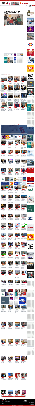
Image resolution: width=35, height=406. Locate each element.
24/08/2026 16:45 (17, 255)
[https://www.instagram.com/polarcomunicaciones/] (9, 3)
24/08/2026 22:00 (24, 236)
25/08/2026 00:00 (10, 236)
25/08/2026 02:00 (24, 227)
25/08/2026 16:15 (10, 189)
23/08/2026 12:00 (17, 360)
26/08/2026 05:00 (3, 81)
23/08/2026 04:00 (24, 394)
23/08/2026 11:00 (3, 377)
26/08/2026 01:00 (10, 153)
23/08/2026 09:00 (17, 377)
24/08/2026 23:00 (17, 236)
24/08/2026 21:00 (3, 246)
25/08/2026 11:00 (10, 208)
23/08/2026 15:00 (17, 343)
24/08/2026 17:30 (3, 255)
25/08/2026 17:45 (3, 107)
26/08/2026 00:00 (17, 153)
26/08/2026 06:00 (4, 144)
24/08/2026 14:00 (10, 274)
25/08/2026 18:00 (4, 172)
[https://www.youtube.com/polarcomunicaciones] (9, 4)
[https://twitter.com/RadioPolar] (9, 2)
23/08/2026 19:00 (3, 326)
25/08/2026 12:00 (3, 208)
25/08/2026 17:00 (16, 107)
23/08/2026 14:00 (3, 360)
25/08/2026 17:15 (10, 107)
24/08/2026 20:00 (10, 246)
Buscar (33, 5)
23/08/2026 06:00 (10, 394)
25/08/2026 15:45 (24, 189)
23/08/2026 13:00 (10, 360)
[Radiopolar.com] (0, 5)
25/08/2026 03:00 (17, 227)
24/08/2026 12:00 (24, 274)
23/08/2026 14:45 (24, 343)
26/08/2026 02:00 (23, 81)
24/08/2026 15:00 (3, 274)
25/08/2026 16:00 (17, 189)
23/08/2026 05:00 (17, 394)
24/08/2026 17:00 (10, 255)
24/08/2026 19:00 (17, 246)
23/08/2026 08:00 (24, 377)
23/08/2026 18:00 (17, 326)
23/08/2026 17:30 (24, 326)
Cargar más (14, 396)
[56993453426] (9, 1)
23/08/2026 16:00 (10, 343)
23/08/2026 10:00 (10, 377)
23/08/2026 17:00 (3, 343)
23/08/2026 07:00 (3, 394)
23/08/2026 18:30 (10, 326)
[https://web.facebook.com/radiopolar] (9, 1)
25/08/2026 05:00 (3, 227)
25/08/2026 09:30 (24, 208)
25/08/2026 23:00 (24, 153)
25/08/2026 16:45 (23, 107)
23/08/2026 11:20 (24, 360)
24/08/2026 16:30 (24, 255)
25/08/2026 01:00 (3, 236)
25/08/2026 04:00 (10, 227)
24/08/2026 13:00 (17, 274)
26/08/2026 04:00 (10, 81)
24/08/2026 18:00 (24, 246)
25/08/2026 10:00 (17, 208)
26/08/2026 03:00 (16, 81)
